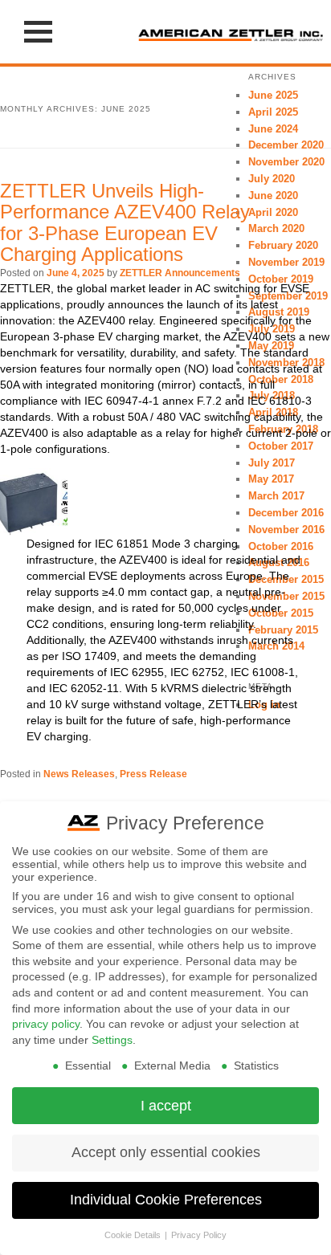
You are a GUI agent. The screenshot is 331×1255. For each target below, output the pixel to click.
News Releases (79, 774)
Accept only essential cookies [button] (166, 1152)
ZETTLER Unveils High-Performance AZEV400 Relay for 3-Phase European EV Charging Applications (125, 222)
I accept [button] (166, 1106)
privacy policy (46, 1023)
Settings (112, 1039)
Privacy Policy (199, 1235)
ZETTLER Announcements (180, 273)
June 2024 (273, 129)
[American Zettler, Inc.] (230, 32)
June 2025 (273, 95)
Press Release (153, 774)
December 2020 (286, 145)
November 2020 (286, 162)
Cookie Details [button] (133, 1235)
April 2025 (273, 112)
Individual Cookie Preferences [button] (166, 1200)
